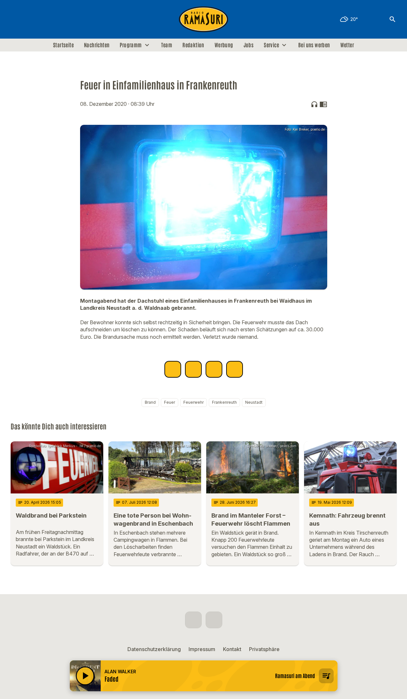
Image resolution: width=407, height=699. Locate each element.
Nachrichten (96, 45)
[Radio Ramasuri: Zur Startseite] (203, 19)
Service (271, 45)
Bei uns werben (314, 45)
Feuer (169, 402)
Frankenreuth (224, 402)
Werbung (224, 45)
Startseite (63, 45)
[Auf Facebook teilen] (172, 369)
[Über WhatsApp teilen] (214, 369)
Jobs (249, 45)
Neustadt (254, 402)
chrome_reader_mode (323, 104)
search (392, 19)
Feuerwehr (193, 402)
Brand (150, 402)
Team (166, 45)
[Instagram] (29, 19)
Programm (131, 45)
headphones (314, 104)
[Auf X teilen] (193, 369)
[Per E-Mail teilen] (234, 369)
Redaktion (193, 45)
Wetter (347, 45)
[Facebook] (17, 19)
